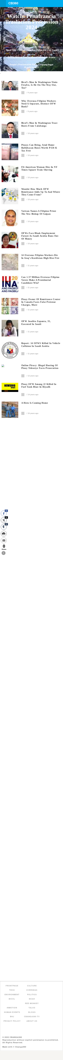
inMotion (12, 1007)
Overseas (31, 990)
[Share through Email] (4, 540)
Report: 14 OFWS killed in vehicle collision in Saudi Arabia (40, 344)
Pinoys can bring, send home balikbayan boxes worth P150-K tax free (39, 148)
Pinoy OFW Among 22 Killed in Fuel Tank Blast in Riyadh (38, 385)
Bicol (31, 11)
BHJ (12, 1016)
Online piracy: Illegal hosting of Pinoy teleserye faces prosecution (39, 366)
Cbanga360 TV (32, 1016)
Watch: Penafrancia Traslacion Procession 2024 (31, 21)
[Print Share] (4, 533)
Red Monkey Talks (32, 1005)
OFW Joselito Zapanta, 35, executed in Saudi (36, 322)
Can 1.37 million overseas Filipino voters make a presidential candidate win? (40, 280)
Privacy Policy (12, 1021)
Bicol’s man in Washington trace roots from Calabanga (39, 124)
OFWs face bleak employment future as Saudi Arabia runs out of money (39, 236)
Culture (32, 985)
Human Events (12, 1012)
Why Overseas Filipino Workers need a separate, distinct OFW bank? (38, 104)
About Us (31, 1021)
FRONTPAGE (12, 985)
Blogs (32, 1012)
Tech (12, 990)
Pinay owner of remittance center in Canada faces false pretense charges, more (40, 302)
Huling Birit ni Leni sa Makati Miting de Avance (31, 57)
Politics (31, 55)
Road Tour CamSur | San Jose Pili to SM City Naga (31, 50)
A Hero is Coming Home (34, 403)
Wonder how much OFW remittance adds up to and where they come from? (40, 192)
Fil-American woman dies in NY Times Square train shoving (39, 168)
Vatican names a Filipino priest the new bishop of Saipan (38, 212)
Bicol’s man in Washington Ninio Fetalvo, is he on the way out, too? (39, 85)
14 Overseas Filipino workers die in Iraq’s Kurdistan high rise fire (40, 256)
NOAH (32, 999)
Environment (12, 994)
